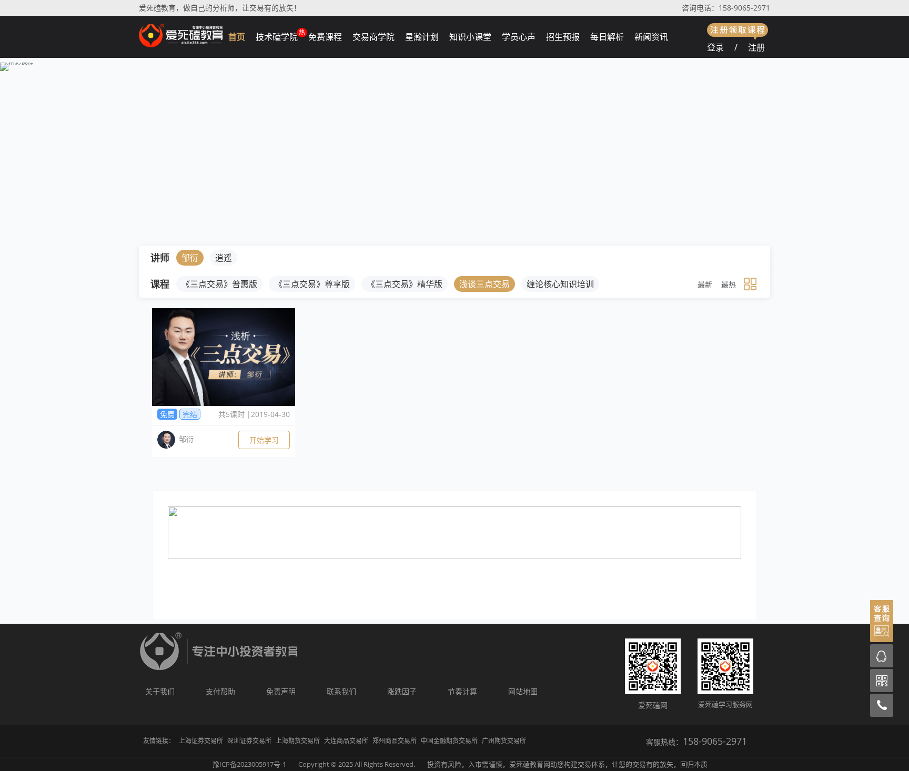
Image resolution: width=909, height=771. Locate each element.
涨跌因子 (402, 691)
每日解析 (607, 37)
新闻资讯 (651, 37)
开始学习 (264, 440)
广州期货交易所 (504, 740)
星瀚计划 (422, 37)
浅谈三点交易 (484, 284)
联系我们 (341, 691)
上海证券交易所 (201, 740)
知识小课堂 (470, 37)
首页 (236, 37)
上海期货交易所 (298, 740)
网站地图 (523, 691)
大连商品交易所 (346, 740)
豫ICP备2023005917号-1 (249, 764)
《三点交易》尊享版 (312, 284)
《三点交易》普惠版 (219, 284)
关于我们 (160, 691)
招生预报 (563, 37)
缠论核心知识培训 (560, 284)
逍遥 (223, 257)
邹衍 (189, 257)
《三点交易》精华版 (404, 284)
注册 (756, 47)
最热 (728, 284)
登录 (715, 47)
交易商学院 (373, 37)
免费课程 (325, 37)
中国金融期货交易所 (449, 740)
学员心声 (519, 37)
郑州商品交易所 (394, 740)
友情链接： (159, 740)
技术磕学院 (277, 37)
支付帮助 (220, 691)
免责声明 (281, 691)
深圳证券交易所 (249, 740)
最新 (705, 284)
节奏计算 (462, 691)
